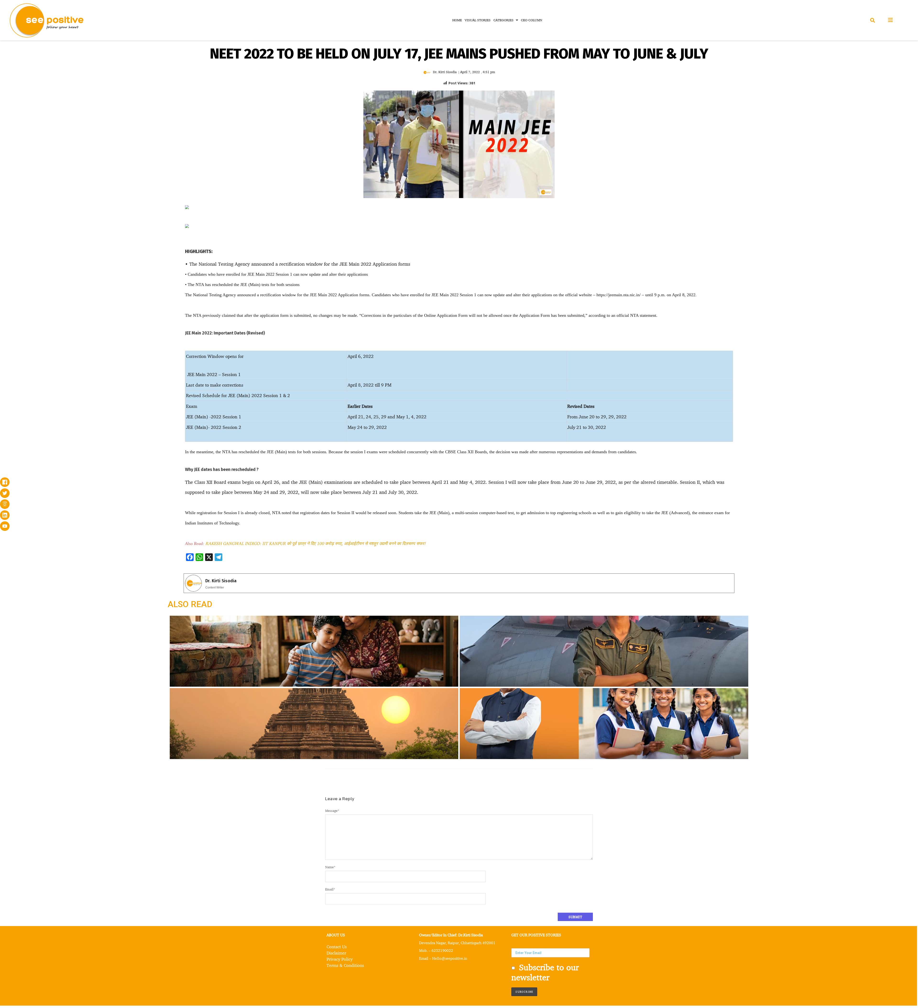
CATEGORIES (503, 20)
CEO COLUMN (531, 20)
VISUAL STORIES (478, 20)
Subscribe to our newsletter (545, 972)
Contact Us (337, 946)
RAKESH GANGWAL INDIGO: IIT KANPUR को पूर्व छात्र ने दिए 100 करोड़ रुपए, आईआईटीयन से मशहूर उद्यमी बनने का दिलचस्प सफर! (315, 543)
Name (330, 867)
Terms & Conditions (345, 965)
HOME (457, 20)
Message (332, 811)
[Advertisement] (94, 241)
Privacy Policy (340, 959)
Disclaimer (336, 952)
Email (330, 889)
